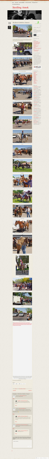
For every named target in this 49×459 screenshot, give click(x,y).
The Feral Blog (35, 111)
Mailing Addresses (21, 2)
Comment (29, 446)
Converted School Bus (36, 50)
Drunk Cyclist (35, 95)
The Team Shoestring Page (16, 4)
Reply (14, 398)
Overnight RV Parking (36, 86)
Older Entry (14, 390)
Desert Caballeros (21, 388)
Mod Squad (35, 76)
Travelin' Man (35, 82)
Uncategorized (35, 83)
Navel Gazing (35, 77)
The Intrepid (35, 79)
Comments (9, 27)
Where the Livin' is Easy (36, 45)
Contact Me (16, 2)
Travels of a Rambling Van (36, 117)
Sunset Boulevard (35, 97)
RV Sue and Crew (35, 122)
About (13, 2)
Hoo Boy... (35, 47)
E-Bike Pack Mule (35, 74)
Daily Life (35, 73)
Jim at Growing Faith (18, 424)
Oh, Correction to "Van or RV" (37, 42)
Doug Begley (19, 400)
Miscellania (35, 75)
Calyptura (35, 92)
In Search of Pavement (36, 41)
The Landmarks (35, 104)
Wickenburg (24, 388)
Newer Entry (30, 390)
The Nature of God (34, 2)
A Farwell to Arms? (36, 46)
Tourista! (16, 388)
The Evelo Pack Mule (28, 2)
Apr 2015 (9, 23)
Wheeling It (35, 89)
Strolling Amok (20, 7)
